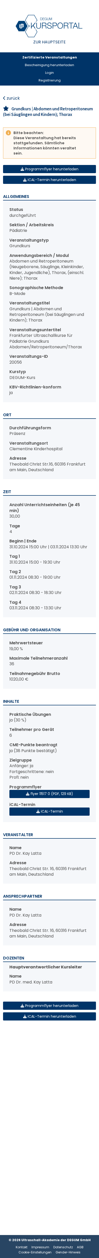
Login (49, 72)
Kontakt (21, 1247)
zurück (13, 98)
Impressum (40, 1247)
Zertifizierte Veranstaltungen (49, 57)
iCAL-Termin (51, 811)
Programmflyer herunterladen (51, 169)
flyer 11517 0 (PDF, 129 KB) (51, 793)
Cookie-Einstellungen (35, 1252)
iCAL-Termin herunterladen (51, 179)
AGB (80, 1247)
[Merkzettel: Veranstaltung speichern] (6, 109)
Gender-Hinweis (68, 1252)
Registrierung (50, 80)
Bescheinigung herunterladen (49, 65)
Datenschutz (63, 1247)
